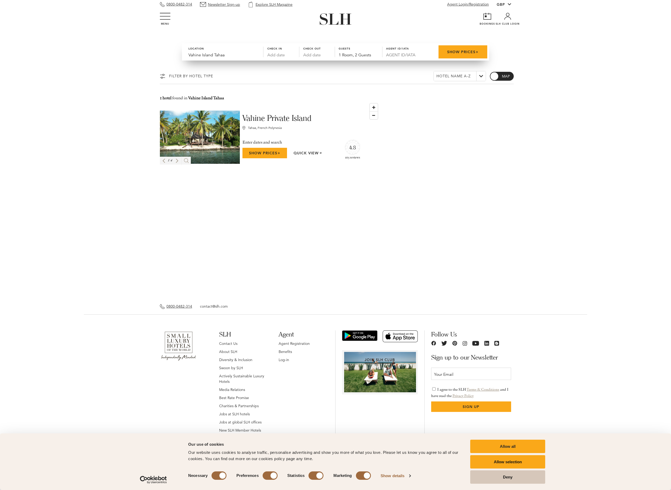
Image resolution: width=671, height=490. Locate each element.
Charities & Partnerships (239, 406)
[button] (164, 161)
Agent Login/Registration (468, 4)
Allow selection (508, 462)
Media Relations (232, 389)
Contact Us (228, 343)
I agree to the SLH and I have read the (469, 392)
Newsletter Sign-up (224, 4)
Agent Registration (294, 343)
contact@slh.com (214, 306)
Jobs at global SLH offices (240, 422)
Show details (392, 475)
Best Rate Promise (234, 397)
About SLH (228, 351)
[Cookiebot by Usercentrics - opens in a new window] (153, 480)
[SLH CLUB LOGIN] (507, 16)
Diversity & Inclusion (235, 359)
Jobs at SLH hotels (234, 414)
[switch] (270, 475)
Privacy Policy (463, 395)
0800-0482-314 (179, 4)
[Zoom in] (374, 107)
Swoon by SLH (231, 368)
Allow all (508, 446)
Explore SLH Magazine (274, 4)
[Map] (439, 199)
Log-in (284, 359)
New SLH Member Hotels (240, 430)
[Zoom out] (374, 115)
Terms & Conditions (483, 389)
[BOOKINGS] (487, 16)
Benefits (285, 351)
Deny (507, 477)
